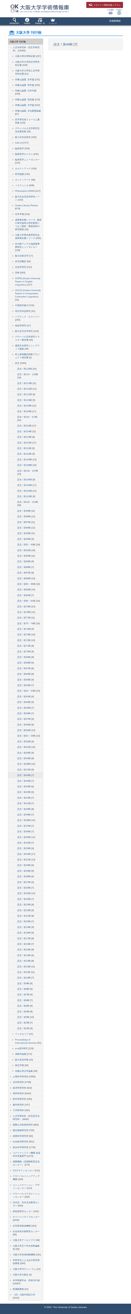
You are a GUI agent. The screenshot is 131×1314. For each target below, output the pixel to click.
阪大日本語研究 (23, 137)
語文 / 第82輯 (24, 595)
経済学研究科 (20, 1088)
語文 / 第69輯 (24, 657)
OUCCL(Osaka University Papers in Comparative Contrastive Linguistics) (28, 293)
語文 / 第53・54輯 (26, 735)
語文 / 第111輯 (24, 448)
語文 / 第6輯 (23, 1000)
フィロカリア (22, 1034)
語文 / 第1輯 (23, 1028)
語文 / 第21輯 (24, 916)
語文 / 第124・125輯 (27, 374)
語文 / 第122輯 (25, 389)
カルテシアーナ (23, 168)
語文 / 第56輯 (24, 724)
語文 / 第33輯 (24, 848)
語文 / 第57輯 (24, 719)
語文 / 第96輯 (24, 527)
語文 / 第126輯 (25, 368)
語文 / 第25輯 (24, 893)
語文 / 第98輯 (24, 516)
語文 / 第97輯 (24, 522)
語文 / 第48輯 (24, 764)
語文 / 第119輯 (24, 405)
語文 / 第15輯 (24, 949)
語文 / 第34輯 (24, 842)
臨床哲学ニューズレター (27, 159)
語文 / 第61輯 (24, 696)
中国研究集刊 (22, 305)
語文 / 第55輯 (24, 730)
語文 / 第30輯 (24, 865)
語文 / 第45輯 (24, 781)
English (119, 10)
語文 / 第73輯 (24, 634)
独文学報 (20, 1065)
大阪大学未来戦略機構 (24, 1254)
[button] (14, 21)
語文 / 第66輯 (24, 674)
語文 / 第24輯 (24, 899)
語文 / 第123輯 (25, 383)
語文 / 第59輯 (24, 708)
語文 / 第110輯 (24, 454)
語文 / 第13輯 (24, 961)
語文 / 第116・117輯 (27, 417)
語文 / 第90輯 (24, 556)
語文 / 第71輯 (24, 646)
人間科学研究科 (21, 1076)
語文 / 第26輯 (24, 887)
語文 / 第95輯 (24, 533)
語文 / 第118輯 (24, 411)
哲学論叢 (20, 174)
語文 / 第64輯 (24, 685)
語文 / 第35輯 (24, 837)
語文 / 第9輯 (23, 983)
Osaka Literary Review (26, 205)
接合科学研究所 (21, 1147)
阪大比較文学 (22, 255)
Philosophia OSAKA (25, 191)
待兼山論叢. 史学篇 (25, 79)
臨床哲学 (20, 148)
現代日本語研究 (23, 311)
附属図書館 (115, 21)
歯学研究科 (19, 1104)
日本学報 (20, 214)
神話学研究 (21, 325)
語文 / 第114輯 (24, 431)
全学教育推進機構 (22, 1226)
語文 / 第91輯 (24, 550)
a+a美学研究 (21, 1048)
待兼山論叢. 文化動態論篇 (28, 111)
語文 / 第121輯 (25, 394)
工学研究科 (19, 1110)
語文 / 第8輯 (23, 989)
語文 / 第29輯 (24, 871)
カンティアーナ (23, 179)
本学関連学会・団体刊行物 (26, 1280)
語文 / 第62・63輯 (26, 691)
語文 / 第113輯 (24, 437)
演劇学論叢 (21, 1054)
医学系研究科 (20, 1099)
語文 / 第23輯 (24, 904)
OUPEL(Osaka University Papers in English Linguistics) (27, 281)
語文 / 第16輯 (24, 944)
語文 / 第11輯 (24, 972)
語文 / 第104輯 (25, 485)
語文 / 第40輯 (24, 809)
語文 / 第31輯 (24, 859)
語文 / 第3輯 (23, 1017)
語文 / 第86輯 (24, 578)
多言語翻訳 (21, 261)
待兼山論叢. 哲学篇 (25, 85)
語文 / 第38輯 (24, 820)
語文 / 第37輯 (24, 826)
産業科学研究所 (21, 1136)
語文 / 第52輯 (24, 741)
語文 (17, 363)
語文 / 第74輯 (24, 629)
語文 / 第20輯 (24, 921)
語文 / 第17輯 (24, 938)
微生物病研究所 (21, 1130)
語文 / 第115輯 (24, 425)
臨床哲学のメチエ (24, 154)
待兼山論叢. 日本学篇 (25, 90)
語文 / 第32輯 (24, 854)
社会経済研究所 (21, 1141)
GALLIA (19, 142)
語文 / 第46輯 (24, 775)
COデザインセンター (24, 1170)
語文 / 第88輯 (24, 567)
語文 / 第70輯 (24, 651)
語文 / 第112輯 (24, 442)
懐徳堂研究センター (23, 1211)
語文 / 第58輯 (24, 713)
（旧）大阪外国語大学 (24, 1294)
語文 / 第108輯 (25, 465)
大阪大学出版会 (21, 1274)
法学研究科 (19, 1082)
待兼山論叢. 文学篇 (25, 105)
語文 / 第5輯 (23, 1006)
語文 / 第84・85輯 (26, 584)
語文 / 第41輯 (24, 803)
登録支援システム (106, 5)
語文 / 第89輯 (24, 561)
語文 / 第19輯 (24, 927)
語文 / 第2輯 (23, 1022)
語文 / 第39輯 (24, 814)
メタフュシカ (22, 185)
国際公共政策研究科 (23, 1124)
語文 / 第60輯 (24, 702)
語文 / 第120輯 (25, 400)
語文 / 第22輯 (24, 910)
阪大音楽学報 (22, 1059)
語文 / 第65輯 (24, 679)
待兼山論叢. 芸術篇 (25, 99)
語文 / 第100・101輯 (27, 502)
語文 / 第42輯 (24, 797)
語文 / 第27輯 (24, 882)
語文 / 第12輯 (24, 966)
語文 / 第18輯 (24, 932)
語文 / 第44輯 (24, 786)
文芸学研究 (21, 267)
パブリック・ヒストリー (27, 316)
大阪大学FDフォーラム (25, 1269)
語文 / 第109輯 (25, 459)
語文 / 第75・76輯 (26, 623)
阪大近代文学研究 (24, 331)
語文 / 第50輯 (24, 752)
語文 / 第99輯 (24, 511)
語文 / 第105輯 (25, 479)
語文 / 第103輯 (25, 491)
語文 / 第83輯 (24, 589)
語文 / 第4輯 (23, 1011)
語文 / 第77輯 (24, 617)
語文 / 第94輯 (24, 539)
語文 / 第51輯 (24, 747)
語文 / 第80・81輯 (26, 601)
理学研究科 (19, 1093)
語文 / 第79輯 (24, 606)
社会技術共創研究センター (26, 1231)
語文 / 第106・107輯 (27, 471)
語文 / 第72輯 (24, 640)
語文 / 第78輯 (24, 612)
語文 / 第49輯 (24, 758)
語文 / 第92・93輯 (26, 544)
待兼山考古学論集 (24, 1071)
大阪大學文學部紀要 (25, 56)
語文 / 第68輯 (24, 662)
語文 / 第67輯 (24, 668)
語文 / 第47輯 (24, 769)
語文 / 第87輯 (24, 572)
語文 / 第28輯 (24, 876)
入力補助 (110, 10)
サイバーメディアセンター (26, 1217)
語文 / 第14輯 (24, 955)
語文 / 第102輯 (25, 496)
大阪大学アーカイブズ (24, 1240)
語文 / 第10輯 (24, 977)
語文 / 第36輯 (24, 831)
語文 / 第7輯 (23, 994)
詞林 (17, 272)
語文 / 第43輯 (24, 792)
